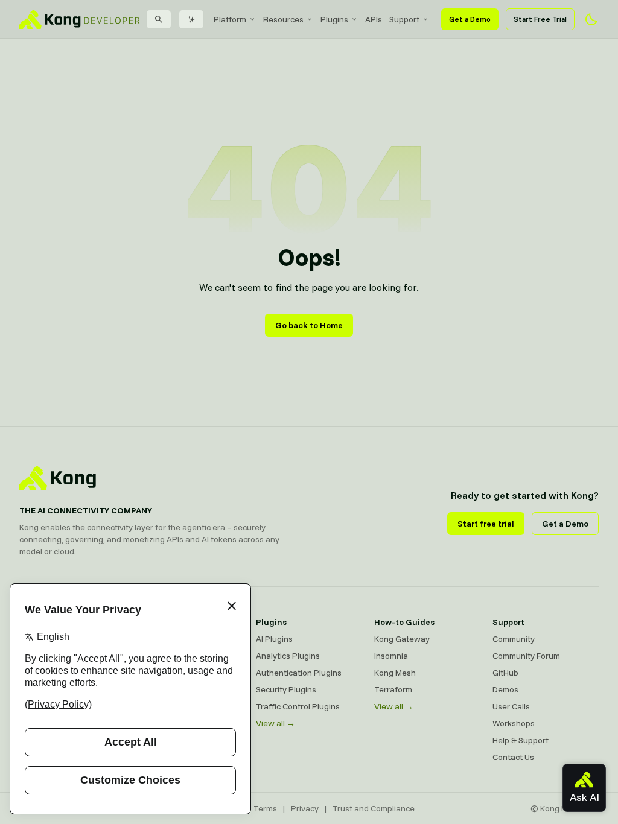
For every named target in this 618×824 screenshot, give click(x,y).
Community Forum (526, 655)
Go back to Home (309, 325)
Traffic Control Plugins (298, 706)
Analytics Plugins (288, 655)
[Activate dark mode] (591, 19)
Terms (265, 808)
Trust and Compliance (374, 808)
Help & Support (520, 740)
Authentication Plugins (299, 672)
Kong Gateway (402, 638)
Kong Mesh (395, 672)
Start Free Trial (540, 19)
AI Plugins (274, 638)
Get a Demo (470, 19)
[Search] (158, 19)
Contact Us (513, 757)
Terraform (393, 689)
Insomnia (391, 655)
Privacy (305, 808)
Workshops (513, 723)
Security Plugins (286, 689)
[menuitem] (235, 19)
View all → (275, 723)
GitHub (505, 672)
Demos (505, 689)
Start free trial (485, 523)
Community (513, 638)
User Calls (511, 706)
